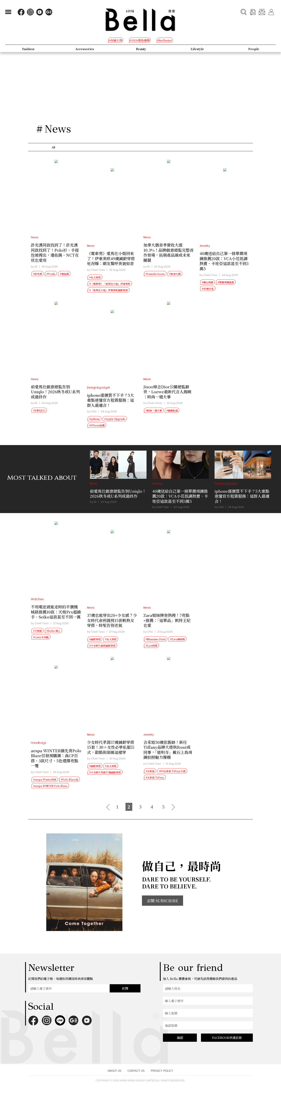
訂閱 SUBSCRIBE (162, 900)
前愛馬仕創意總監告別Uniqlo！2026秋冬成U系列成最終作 (55, 391)
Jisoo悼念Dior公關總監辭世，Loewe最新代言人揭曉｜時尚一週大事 (167, 391)
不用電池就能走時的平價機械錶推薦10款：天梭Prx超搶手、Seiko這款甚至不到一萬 (56, 612)
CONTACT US (136, 1070)
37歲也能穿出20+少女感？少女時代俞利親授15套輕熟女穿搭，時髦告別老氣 (112, 620)
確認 (180, 1037)
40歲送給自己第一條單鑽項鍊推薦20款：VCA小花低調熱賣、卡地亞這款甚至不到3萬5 (224, 260)
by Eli (34, 266)
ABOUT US (114, 1070)
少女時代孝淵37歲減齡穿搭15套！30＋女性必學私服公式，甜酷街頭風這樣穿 (111, 747)
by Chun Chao (152, 403)
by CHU (91, 411)
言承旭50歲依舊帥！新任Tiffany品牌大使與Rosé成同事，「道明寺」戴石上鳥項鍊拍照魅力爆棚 (167, 749)
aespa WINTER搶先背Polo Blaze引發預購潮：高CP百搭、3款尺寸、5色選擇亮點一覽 (56, 758)
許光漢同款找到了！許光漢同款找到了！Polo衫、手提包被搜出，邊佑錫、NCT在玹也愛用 (55, 252)
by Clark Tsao (96, 270)
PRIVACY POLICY (162, 1070)
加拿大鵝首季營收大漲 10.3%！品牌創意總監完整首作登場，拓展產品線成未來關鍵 (168, 252)
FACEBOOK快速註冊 (227, 1037)
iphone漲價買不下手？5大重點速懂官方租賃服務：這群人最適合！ (110, 400)
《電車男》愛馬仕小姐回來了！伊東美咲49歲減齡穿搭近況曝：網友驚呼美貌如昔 (111, 258)
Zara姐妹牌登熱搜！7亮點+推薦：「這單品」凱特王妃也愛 (166, 620)
